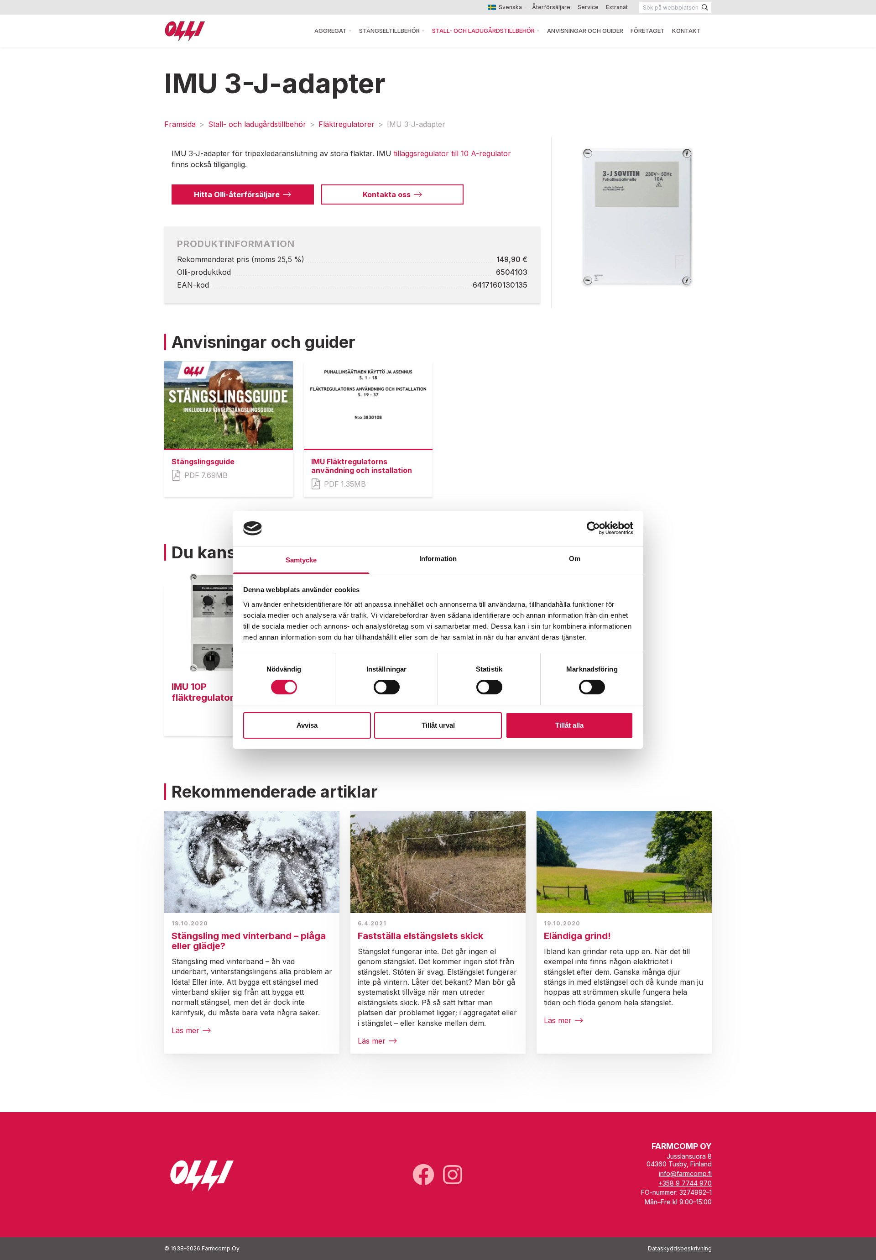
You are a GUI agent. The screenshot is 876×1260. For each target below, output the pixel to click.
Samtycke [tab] (301, 560)
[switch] (387, 687)
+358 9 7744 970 (685, 1183)
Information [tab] (438, 558)
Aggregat (330, 30)
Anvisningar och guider (585, 30)
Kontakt (686, 30)
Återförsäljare (551, 7)
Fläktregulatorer (346, 124)
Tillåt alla (569, 725)
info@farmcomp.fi (685, 1173)
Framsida (180, 124)
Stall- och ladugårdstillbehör (483, 30)
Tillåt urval (438, 725)
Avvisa (307, 725)
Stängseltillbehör (389, 30)
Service (588, 7)
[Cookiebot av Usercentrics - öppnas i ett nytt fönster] (593, 528)
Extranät (617, 7)
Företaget (648, 30)
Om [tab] (574, 558)
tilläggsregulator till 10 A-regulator (452, 153)
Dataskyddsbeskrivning (680, 1248)
